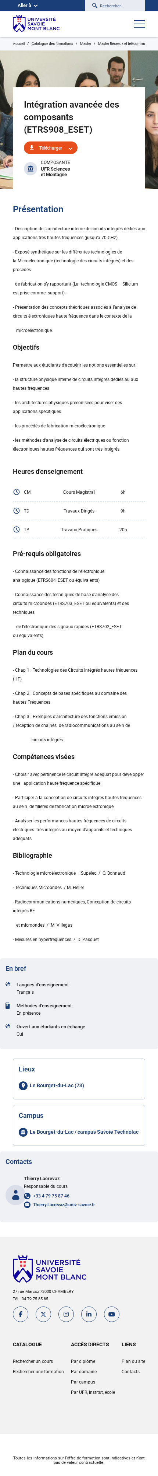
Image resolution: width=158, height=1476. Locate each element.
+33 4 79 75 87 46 (51, 1196)
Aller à (24, 5)
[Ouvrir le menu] (139, 24)
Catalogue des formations (52, 43)
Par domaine (84, 1371)
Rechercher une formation (38, 1371)
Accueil (19, 43)
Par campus (83, 1382)
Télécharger (50, 148)
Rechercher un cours (33, 1361)
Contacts (131, 1371)
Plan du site (133, 1361)
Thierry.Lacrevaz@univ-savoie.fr (64, 1204)
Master (85, 43)
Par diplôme (83, 1361)
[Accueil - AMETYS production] (36, 24)
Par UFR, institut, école (93, 1392)
